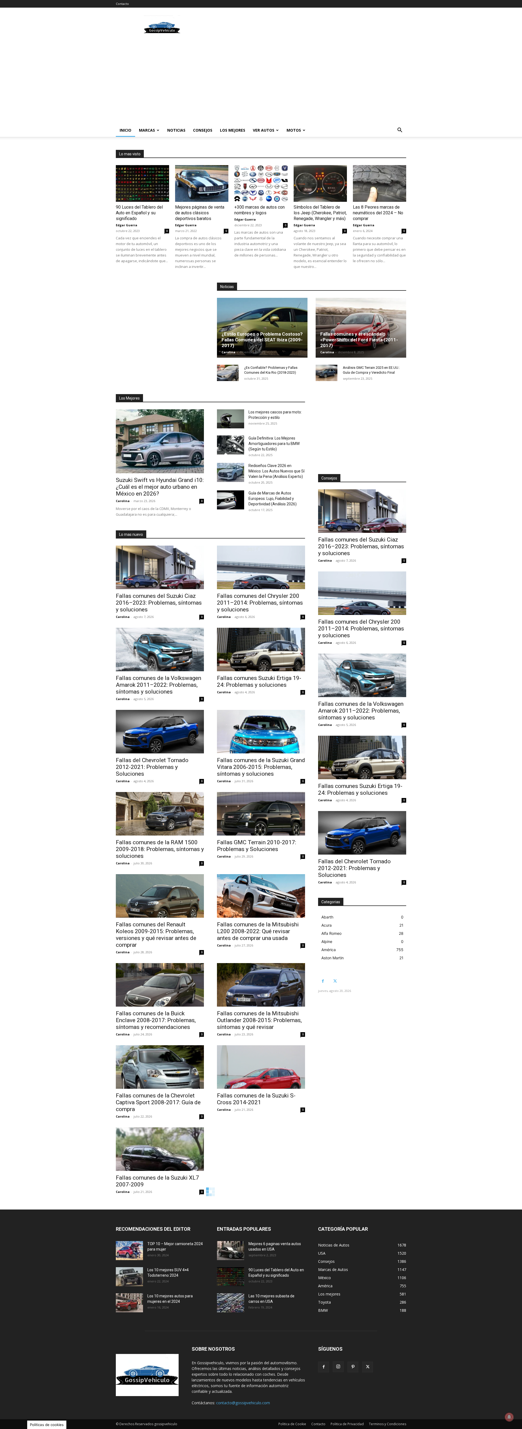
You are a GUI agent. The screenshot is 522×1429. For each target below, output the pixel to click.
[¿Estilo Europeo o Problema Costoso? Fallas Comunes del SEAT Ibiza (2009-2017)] (262, 328)
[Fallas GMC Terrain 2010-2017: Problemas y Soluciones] (261, 814)
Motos (294, 130)
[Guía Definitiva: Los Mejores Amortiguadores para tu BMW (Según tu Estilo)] (230, 444)
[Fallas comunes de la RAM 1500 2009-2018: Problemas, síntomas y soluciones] (160, 814)
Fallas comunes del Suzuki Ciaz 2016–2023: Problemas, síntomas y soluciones (159, 603)
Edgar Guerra (126, 225)
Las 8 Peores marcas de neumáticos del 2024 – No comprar (378, 213)
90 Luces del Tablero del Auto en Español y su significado (139, 213)
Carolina (228, 352)
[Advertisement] (307, 27)
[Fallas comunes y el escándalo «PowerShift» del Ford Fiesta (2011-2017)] (361, 328)
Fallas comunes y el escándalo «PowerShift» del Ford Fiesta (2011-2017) (359, 339)
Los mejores (232, 130)
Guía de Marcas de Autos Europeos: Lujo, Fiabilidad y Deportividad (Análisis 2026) (272, 498)
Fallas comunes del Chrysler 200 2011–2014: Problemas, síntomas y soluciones (260, 603)
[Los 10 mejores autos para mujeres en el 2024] (129, 1302)
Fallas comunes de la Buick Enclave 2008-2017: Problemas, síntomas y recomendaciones (156, 1020)
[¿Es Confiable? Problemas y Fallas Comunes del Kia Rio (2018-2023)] (228, 373)
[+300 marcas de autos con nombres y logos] (261, 183)
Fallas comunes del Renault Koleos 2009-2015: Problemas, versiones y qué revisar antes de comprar (156, 934)
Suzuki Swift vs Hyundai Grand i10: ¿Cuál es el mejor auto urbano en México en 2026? (160, 487)
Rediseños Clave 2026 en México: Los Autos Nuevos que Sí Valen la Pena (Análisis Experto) (276, 471)
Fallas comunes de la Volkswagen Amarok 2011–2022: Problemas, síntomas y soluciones (158, 685)
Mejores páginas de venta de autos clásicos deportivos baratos (199, 213)
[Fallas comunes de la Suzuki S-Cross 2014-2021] (261, 1067)
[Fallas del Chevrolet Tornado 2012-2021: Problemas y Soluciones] (160, 731)
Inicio (125, 130)
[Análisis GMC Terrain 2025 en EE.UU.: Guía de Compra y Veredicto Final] (326, 373)
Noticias (176, 130)
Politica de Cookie (292, 1424)
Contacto (122, 4)
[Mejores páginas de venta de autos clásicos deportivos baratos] (201, 183)
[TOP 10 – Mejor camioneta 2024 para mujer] (129, 1250)
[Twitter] (335, 981)
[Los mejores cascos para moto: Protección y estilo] (230, 418)
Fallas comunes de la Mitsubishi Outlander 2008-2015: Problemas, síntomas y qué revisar (259, 1020)
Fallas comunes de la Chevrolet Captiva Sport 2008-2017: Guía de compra (158, 1102)
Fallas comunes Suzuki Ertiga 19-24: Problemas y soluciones (259, 681)
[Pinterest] (352, 1367)
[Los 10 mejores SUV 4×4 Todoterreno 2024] (129, 1276)
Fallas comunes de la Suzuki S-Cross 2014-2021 (256, 1099)
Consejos (202, 130)
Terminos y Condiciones (387, 1424)
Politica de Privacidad (347, 1424)
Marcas (147, 130)
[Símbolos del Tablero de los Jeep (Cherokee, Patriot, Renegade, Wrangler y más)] (320, 183)
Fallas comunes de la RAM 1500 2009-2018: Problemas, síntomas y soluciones (160, 849)
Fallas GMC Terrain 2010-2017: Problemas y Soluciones (256, 845)
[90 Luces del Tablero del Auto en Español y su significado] (142, 183)
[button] (399, 130)
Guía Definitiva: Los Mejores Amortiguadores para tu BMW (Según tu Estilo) (274, 443)
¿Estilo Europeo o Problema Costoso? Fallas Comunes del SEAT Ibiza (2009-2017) (262, 339)
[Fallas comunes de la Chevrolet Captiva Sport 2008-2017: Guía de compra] (160, 1067)
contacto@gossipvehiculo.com (243, 1402)
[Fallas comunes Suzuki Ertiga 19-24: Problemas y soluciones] (261, 649)
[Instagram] (338, 1366)
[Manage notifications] (509, 1417)
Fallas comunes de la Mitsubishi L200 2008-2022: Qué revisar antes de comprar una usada (258, 931)
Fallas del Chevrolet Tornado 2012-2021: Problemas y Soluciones (152, 767)
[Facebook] (323, 981)
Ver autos (263, 130)
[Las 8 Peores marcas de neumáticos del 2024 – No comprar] (379, 183)
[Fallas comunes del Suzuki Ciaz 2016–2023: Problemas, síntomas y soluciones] (160, 567)
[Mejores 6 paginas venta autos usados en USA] (230, 1250)
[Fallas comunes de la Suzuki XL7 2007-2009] (160, 1149)
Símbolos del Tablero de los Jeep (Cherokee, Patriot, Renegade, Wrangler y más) (320, 213)
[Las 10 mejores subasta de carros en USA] (230, 1302)
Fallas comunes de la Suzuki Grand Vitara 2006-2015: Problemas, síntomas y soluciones (261, 767)
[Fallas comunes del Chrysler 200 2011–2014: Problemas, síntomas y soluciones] (261, 567)
